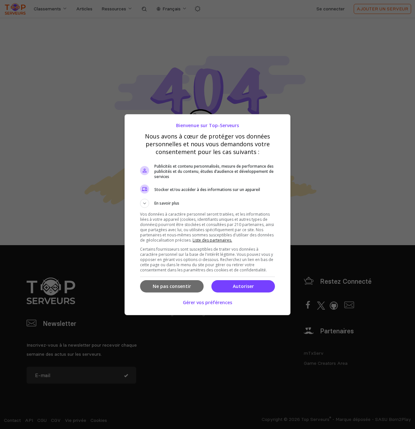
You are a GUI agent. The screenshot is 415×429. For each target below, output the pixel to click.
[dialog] (207, 214)
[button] (207, 203)
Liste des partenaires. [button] (212, 240)
